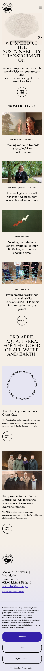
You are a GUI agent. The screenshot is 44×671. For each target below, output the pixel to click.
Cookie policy (15, 668)
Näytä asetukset (22, 659)
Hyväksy (22, 636)
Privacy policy (27, 668)
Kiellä (22, 648)
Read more (22, 92)
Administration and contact (13, 591)
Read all (22, 320)
